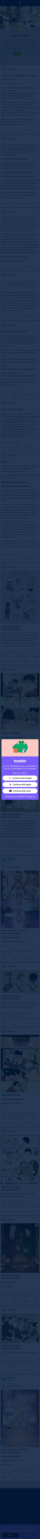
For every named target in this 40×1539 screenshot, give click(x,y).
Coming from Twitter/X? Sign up (20, 797)
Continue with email (22, 791)
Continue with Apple (22, 784)
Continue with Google (22, 778)
